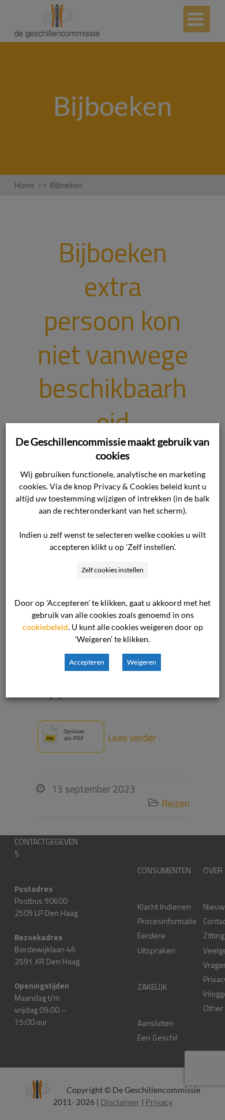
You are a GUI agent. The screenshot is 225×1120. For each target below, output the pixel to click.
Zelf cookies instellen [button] (112, 569)
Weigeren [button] (141, 662)
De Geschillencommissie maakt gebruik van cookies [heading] (112, 448)
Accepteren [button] (86, 662)
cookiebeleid (45, 627)
